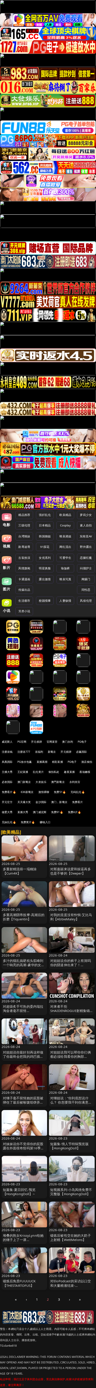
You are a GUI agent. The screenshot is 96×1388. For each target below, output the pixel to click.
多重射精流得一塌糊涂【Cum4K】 (20, 871)
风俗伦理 (86, 601)
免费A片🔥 (74, 812)
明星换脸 (45, 568)
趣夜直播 (69, 772)
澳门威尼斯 (39, 812)
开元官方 (7, 802)
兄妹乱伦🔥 (9, 822)
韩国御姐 (45, 536)
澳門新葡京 (58, 782)
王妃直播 (22, 772)
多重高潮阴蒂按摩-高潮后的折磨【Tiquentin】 (24, 917)
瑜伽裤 (65, 568)
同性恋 (85, 590)
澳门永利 (67, 742)
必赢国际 (81, 752)
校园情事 (45, 601)
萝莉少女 (86, 515)
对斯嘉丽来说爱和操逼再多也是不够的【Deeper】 (70, 871)
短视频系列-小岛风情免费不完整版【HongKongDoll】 (71, 1191)
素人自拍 (86, 525)
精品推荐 (24, 515)
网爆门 (85, 579)
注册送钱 (7, 752)
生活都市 (24, 601)
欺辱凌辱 (24, 547)
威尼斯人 (7, 742)
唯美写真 (65, 579)
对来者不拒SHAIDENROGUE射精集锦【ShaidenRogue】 (70, 1010)
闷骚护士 (86, 568)
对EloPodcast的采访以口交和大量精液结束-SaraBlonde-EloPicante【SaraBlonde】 (70, 1287)
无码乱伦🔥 (78, 792)
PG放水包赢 (24, 762)
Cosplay (65, 525)
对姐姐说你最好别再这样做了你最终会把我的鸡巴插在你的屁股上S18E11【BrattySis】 (23, 1058)
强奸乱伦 (45, 515)
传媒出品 (24, 590)
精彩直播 (57, 762)
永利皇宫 (74, 782)
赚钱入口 (45, 822)
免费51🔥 (60, 792)
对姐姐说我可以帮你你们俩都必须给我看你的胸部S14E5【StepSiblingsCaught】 (70, 1058)
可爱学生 (65, 558)
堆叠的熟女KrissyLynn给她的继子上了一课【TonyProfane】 (23, 1239)
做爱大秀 (7, 812)
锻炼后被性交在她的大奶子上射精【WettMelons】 (70, 1237)
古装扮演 (24, 558)
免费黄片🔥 (28, 822)
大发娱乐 (40, 782)
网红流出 (65, 547)
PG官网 (22, 742)
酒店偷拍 (86, 762)
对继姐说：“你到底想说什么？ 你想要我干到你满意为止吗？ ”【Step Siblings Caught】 (71, 1104)
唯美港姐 (65, 536)
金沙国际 (40, 802)
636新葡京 (27, 792)
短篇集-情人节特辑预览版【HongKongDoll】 (69, 1146)
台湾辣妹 (24, 536)
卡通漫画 (24, 579)
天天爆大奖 (24, 802)
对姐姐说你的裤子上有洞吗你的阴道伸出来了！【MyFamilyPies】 (70, 964)
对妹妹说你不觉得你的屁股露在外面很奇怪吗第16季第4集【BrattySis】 (23, 1148)
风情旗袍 (24, 568)
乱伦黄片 (38, 772)
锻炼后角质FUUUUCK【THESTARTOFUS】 (19, 1283)
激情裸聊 (43, 792)
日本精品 (45, 525)
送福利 (39, 752)
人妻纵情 (65, 601)
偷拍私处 (53, 772)
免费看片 (77, 802)
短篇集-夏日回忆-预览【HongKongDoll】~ (19, 1191)
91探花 (44, 547)
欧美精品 (65, 515)
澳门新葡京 (24, 782)
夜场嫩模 (84, 772)
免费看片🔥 (9, 792)
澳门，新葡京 (59, 802)
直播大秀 (22, 812)
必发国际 (7, 782)
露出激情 (45, 579)
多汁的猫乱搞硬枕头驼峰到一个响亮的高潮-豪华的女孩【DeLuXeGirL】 (24, 964)
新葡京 (52, 752)
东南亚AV (86, 536)
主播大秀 (7, 772)
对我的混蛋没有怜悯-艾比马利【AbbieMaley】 (71, 917)
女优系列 (45, 558)
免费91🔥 (57, 812)
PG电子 (82, 742)
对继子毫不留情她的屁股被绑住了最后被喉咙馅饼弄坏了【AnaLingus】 (23, 1102)
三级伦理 (24, 525)
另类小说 (24, 611)
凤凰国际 (7, 762)
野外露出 (86, 547)
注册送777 (23, 752)
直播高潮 (42, 762)
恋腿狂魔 (86, 558)
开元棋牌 (36, 742)
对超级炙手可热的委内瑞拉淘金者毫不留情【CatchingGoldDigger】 (23, 1010)
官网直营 (52, 742)
